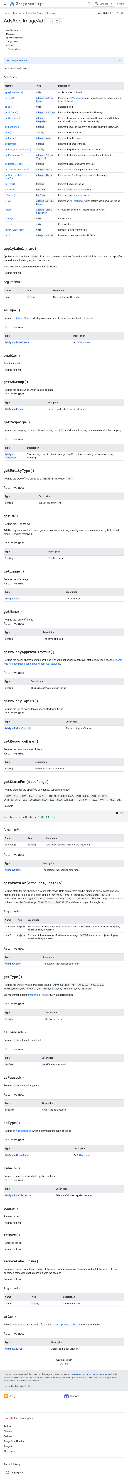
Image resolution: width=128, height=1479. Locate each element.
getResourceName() (15, 164)
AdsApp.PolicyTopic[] (44, 157)
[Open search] (89, 4)
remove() (9, 224)
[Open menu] (5, 4)
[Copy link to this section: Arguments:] (24, 282)
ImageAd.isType (37, 994)
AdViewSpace (76, 98)
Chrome (8, 1431)
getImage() (10, 138)
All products (9, 1451)
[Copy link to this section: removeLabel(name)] (41, 1261)
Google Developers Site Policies (82, 1377)
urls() (7, 235)
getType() (10, 184)
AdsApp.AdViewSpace (17, 342)
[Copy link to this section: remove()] (23, 1235)
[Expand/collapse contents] (21, 30)
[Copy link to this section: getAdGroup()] (31, 382)
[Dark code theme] (116, 812)
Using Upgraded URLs (65, 1324)
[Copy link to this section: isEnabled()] (29, 1032)
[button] (64, 60)
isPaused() (10, 195)
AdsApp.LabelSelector (44, 211)
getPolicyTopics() (13, 155)
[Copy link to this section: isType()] (23, 1123)
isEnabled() (10, 189)
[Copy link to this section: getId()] (21, 516)
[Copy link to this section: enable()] (23, 356)
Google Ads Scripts (34, 13)
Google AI (8, 1446)
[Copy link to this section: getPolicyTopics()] (41, 701)
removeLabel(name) (15, 230)
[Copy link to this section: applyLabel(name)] (39, 249)
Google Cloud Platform (15, 1441)
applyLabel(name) (14, 92)
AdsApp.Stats (44, 169)
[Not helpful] (122, 13)
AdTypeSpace (76, 201)
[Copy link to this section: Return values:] (27, 327)
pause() (9, 218)
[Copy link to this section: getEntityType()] (37, 471)
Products (17, 13)
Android (8, 1426)
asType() (9, 98)
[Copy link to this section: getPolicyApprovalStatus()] (57, 652)
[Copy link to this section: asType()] (23, 310)
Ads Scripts (36, 4)
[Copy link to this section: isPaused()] (27, 1078)
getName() (10, 144)
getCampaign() (12, 118)
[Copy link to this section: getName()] (25, 612)
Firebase (8, 1436)
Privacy (16, 1464)
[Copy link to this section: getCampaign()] (33, 422)
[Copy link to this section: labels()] (23, 1168)
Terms (7, 1464)
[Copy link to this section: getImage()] (27, 571)
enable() (9, 107)
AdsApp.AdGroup (45, 112)
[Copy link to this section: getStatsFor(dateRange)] (52, 782)
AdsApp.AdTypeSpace (17, 1155)
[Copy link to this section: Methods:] (20, 77)
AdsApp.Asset (44, 138)
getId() (8, 132)
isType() (9, 201)
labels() (8, 209)
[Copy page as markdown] (57, 21)
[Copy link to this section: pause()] (21, 1209)
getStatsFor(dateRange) (17, 169)
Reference (52, 13)
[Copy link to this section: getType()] (25, 977)
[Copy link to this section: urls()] (19, 1317)
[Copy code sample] (121, 812)
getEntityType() (12, 127)
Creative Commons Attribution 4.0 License (88, 1374)
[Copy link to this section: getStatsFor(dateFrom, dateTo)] (66, 883)
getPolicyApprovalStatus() (18, 149)
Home (6, 13)
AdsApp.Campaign (41, 120)
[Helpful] (117, 13)
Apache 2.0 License (41, 1377)
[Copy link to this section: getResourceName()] (41, 741)
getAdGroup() (12, 112)
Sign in (120, 4)
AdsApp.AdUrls (44, 235)
